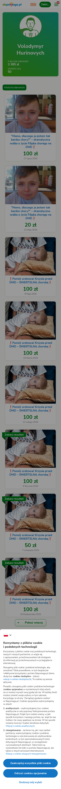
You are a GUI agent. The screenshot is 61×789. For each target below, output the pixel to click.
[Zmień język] (7, 635)
